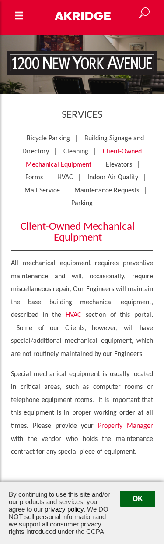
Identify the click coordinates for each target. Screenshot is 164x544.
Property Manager (125, 426)
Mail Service (42, 190)
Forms (34, 177)
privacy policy (64, 509)
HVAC (65, 177)
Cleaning (75, 151)
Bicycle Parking (48, 138)
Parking (82, 203)
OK (138, 498)
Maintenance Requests (106, 190)
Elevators (119, 164)
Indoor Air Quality (112, 177)
